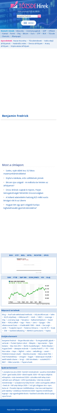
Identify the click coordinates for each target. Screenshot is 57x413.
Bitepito (32, 343)
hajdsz (48, 331)
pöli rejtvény (7, 391)
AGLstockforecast (41, 314)
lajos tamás (42, 343)
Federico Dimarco (31, 328)
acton (28, 351)
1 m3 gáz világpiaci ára (37, 385)
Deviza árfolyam (35, 43)
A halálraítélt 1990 (27, 325)
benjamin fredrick (9, 340)
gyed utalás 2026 (14, 374)
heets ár (6, 385)
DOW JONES (34, 277)
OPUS (46, 255)
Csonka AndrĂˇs (37, 348)
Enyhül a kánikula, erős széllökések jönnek (24, 178)
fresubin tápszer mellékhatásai (22, 388)
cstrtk (4, 328)
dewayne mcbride (21, 348)
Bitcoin (25, 33)
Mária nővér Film (44, 354)
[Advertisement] (28, 79)
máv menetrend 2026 (20, 377)
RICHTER (37, 255)
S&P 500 (23, 277)
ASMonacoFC (24, 317)
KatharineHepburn (38, 320)
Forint (12, 33)
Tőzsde (52, 33)
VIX (42, 277)
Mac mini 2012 (15, 346)
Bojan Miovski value (26, 340)
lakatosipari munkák (43, 357)
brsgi (22, 359)
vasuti (46, 351)
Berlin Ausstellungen (32, 346)
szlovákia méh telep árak (40, 377)
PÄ (47, 348)
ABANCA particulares (35, 331)
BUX (44, 33)
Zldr (5, 331)
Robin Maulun (47, 346)
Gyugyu (42, 322)
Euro (33, 33)
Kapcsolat (11, 409)
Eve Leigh (46, 325)
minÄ (33, 317)
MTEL (29, 255)
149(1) (39, 317)
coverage (48, 317)
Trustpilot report (15, 328)
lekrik (38, 325)
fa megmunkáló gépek (44, 340)
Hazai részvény (19, 40)
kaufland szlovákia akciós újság (42, 393)
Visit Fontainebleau (9, 357)
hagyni (30, 357)
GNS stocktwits (32, 359)
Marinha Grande (29, 354)
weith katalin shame (9, 359)
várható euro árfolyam (11, 380)
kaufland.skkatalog (17, 331)
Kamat (5, 33)
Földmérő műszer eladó (11, 354)
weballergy (37, 351)
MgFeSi (21, 351)
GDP (44, 31)
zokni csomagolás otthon (45, 383)
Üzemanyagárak (33, 31)
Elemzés (5, 36)
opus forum (6, 396)
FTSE (15, 277)
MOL (23, 255)
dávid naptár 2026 (29, 374)
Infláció (52, 31)
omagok (22, 357)
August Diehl (7, 348)
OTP (38, 33)
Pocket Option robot (19, 343)
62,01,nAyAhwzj (10, 317)
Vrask (53, 328)
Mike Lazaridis (13, 362)
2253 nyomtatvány (28, 380)
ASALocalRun (13, 322)
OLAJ (48, 277)
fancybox (25, 320)
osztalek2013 (45, 359)
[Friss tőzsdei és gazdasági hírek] (28, 4)
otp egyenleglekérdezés (19, 393)
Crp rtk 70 (44, 328)
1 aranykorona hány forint (24, 383)
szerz (35, 322)
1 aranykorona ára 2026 (11, 372)
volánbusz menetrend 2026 (24, 391)
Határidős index (19, 43)
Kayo (14, 351)
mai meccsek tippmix (44, 388)
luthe (53, 314)
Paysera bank (27, 362)
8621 (4, 362)
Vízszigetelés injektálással (40, 409)
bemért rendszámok (30, 372)
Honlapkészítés (22, 409)
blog (4, 314)
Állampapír (16, 36)
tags (22, 322)
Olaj (18, 33)
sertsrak (5, 343)
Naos (28, 322)
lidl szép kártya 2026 (19, 385)
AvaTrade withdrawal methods (20, 314)
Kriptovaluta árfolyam (20, 46)
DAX (9, 277)
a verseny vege (13, 320)
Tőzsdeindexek (35, 40)
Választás (20, 31)
